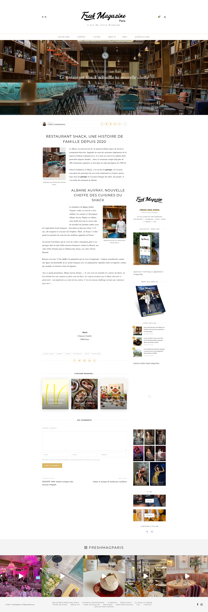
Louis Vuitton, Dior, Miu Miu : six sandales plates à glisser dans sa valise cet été (154, 340)
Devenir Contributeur (93, 602)
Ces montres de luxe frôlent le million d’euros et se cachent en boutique (154, 329)
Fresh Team (125, 602)
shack (87, 353)
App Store (157, 272)
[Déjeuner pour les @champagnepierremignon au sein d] (104, 576)
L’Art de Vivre (63, 37)
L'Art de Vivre (96, 71)
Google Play (137, 274)
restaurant (78, 353)
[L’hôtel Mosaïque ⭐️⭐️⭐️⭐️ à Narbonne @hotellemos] (62, 576)
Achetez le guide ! (142, 37)
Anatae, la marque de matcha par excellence (110, 481)
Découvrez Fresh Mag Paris (65, 602)
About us (112, 37)
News (124, 37)
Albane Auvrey (48, 353)
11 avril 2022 (104, 84)
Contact (148, 604)
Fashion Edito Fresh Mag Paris (146, 363)
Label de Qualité (91, 604)
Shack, (86, 207)
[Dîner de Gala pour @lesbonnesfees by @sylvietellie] (21, 576)
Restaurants (112, 71)
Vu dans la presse (143, 602)
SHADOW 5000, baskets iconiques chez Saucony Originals (57, 483)
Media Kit (75, 604)
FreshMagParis (106, 548)
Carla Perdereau (57, 124)
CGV (138, 604)
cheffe (64, 259)
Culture (96, 37)
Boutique (107, 604)
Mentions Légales (124, 604)
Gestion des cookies (104, 607)
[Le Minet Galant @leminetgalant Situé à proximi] (145, 576)
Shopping (81, 37)
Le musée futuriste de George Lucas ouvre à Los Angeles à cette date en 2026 (154, 351)
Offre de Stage (60, 604)
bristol (59, 353)
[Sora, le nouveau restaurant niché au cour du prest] (187, 576)
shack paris (96, 353)
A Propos (112, 602)
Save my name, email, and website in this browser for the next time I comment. (72, 459)
